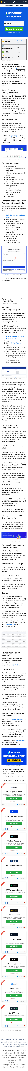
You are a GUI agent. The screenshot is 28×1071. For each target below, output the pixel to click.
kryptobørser (10, 624)
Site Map (20, 1039)
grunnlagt (14, 136)
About (11, 1041)
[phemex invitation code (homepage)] (14, 756)
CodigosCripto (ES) (16, 1042)
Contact (16, 1041)
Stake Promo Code (14, 1044)
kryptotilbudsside (17, 719)
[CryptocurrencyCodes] (10, 2)
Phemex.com (20, 69)
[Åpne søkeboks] (23, 2)
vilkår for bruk (15, 665)
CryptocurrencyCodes (11, 1039)
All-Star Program (16, 343)
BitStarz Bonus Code (13, 1046)
